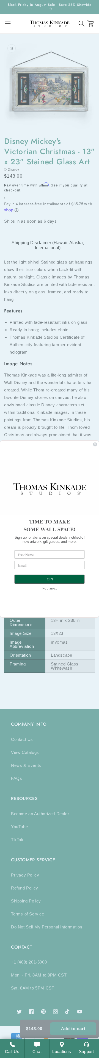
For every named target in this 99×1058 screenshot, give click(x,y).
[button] (81, 23)
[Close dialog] (95, 444)
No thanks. (49, 588)
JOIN (49, 579)
